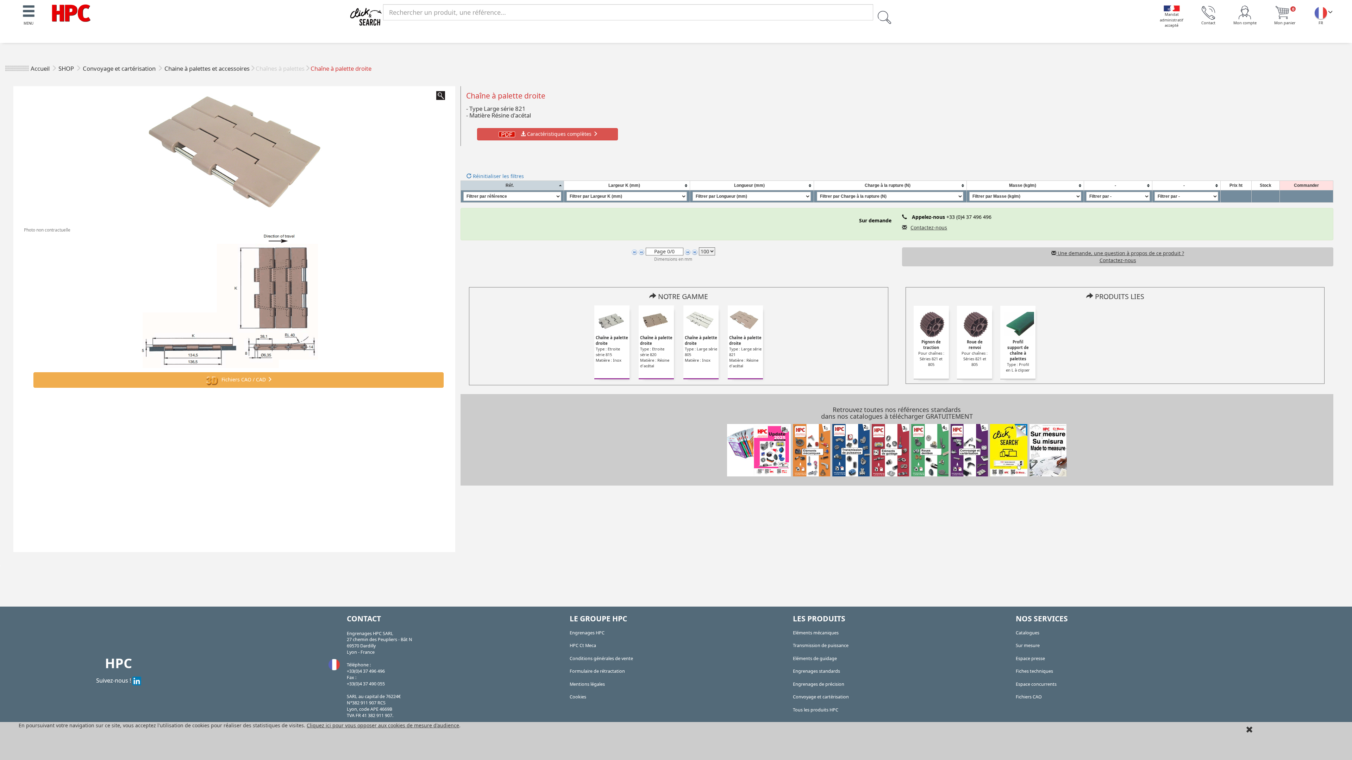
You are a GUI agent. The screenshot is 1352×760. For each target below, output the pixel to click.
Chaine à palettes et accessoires (207, 68)
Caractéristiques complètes (559, 134)
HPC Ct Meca (583, 645)
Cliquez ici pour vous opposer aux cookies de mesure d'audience (383, 725)
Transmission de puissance (821, 645)
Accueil (40, 68)
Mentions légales (587, 684)
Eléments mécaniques (816, 633)
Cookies (578, 697)
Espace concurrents (1036, 684)
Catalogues (1027, 633)
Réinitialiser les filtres (497, 176)
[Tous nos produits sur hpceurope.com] (1009, 449)
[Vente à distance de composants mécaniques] (71, 12)
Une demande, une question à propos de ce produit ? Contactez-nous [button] (1120, 257)
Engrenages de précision (818, 684)
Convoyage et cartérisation (120, 68)
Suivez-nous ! (114, 680)
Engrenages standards (816, 671)
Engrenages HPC (587, 633)
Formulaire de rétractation (597, 671)
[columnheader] (512, 185)
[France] (1320, 12)
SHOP (66, 68)
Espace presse (1030, 658)
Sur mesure (1028, 645)
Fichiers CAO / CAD (243, 379)
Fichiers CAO (1029, 697)
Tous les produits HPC (815, 710)
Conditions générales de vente (601, 658)
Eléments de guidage (815, 658)
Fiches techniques (1034, 671)
